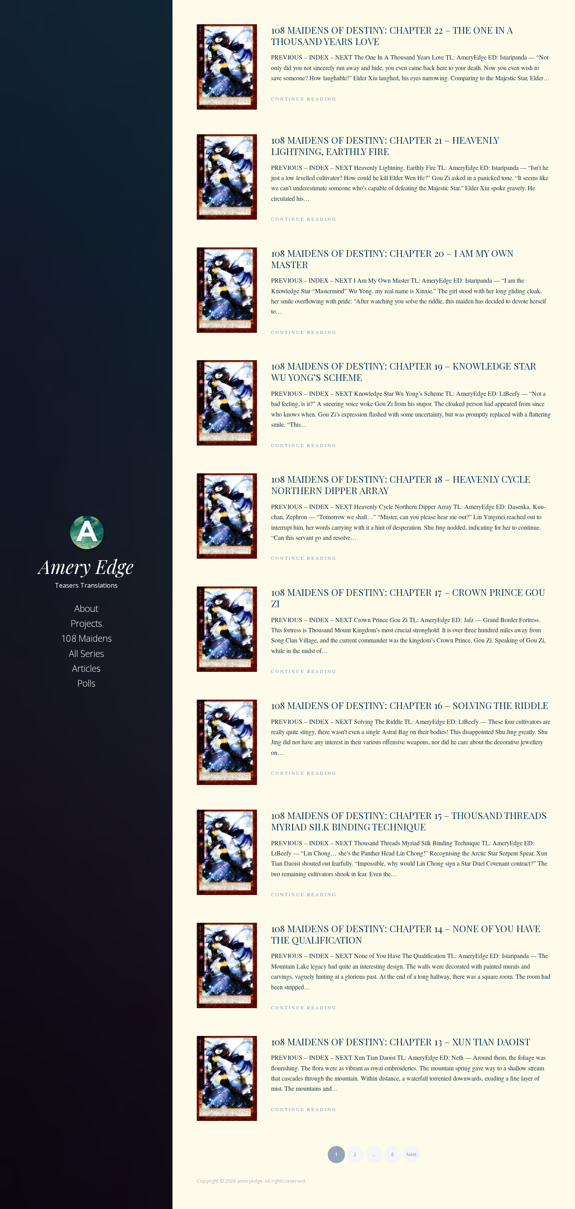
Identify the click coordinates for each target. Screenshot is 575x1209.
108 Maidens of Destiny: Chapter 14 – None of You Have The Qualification (406, 934)
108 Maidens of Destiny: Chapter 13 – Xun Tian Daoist (400, 1041)
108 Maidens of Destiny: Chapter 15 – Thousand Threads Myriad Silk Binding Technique (409, 821)
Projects (86, 623)
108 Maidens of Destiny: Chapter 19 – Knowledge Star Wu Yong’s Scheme (403, 371)
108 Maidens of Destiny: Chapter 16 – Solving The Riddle (409, 705)
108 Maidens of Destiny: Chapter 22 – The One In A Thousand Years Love (392, 35)
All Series (86, 653)
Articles (86, 668)
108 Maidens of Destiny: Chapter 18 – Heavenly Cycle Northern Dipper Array (400, 484)
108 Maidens (86, 638)
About (86, 608)
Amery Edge (86, 566)
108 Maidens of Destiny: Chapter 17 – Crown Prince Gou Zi (408, 598)
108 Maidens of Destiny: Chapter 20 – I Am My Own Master (392, 259)
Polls (86, 683)
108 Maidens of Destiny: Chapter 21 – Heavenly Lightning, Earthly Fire (385, 145)
